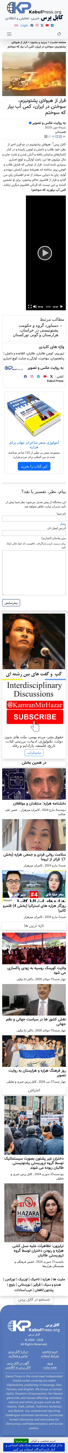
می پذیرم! (21, 1441)
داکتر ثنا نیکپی (25, 979)
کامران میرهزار (30, 810)
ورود (50, 1363)
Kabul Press (55, 381)
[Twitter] (51, 377)
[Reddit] (49, 137)
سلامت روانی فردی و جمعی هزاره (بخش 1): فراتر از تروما (34, 857)
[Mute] (34, 306)
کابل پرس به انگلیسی (18, 1367)
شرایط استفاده (50, 1356)
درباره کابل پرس (18, 1351)
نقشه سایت (50, 1367)
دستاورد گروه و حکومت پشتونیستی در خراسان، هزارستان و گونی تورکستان (35, 330)
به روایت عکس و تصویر (49, 123)
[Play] (46, 253)
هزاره (46, 1279)
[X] (45, 137)
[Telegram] (38, 377)
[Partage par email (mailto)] (64, 137)
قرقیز (37, 1285)
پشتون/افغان (44, 1290)
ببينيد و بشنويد (38, 42)
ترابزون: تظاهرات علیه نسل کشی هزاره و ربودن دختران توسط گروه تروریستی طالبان (38, 1251)
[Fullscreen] (30, 306)
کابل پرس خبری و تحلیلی (21, 1082)
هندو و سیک (52, 1285)
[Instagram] (31, 377)
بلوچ (12, 1285)
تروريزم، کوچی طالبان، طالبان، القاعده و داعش (34, 353)
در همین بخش (34, 762)
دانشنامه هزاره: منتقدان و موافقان (39, 804)
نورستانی (24, 1285)
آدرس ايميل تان (56, 528)
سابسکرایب (34, 753)
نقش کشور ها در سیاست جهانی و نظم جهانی (36, 1021)
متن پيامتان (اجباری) (54, 538)
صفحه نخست (58, 42)
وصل (63, 524)
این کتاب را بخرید (34, 466)
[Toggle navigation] (9, 34)
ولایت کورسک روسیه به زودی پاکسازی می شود (36, 970)
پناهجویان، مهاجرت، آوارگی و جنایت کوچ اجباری (33, 358)
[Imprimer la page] (53, 137)
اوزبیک (23, 1279)
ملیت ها (59, 1279)
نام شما (61, 514)
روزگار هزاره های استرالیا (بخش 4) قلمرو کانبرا (34, 908)
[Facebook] (60, 137)
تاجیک (35, 1279)
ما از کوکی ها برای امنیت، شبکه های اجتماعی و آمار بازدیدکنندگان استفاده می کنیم (34, 1447)
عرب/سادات (23, 1290)
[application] (46, 253)
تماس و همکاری (18, 1356)
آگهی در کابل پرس (18, 1363)
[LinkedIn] (56, 137)
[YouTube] (45, 377)
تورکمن (10, 1279)
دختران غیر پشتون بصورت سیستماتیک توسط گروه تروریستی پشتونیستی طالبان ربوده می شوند (34, 1163)
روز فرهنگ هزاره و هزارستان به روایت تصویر (37, 1073)
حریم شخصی (50, 1351)
